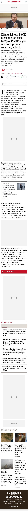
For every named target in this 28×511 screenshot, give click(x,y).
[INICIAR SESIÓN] (26, 2)
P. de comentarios (18, 503)
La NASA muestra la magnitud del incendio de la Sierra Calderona (6, 447)
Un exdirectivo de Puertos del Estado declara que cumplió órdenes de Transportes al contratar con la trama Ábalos (10, 191)
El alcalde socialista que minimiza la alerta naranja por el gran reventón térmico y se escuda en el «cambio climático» (7, 477)
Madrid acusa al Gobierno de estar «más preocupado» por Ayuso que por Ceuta (20, 481)
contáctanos (18, 500)
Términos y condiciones (9, 501)
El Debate (9, 69)
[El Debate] (14, 1)
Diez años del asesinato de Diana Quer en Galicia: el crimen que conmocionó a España (20, 449)
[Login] (26, 2)
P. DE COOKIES (8, 503)
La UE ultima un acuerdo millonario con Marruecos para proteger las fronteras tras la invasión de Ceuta (14, 360)
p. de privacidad (21, 501)
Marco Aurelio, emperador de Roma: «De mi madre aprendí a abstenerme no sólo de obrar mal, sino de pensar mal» (14, 332)
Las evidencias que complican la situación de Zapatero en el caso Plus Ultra (14, 368)
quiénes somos (9, 500)
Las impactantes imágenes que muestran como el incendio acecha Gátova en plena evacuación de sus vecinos (20, 465)
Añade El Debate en (15, 76)
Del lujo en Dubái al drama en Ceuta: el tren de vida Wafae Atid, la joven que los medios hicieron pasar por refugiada (14, 351)
